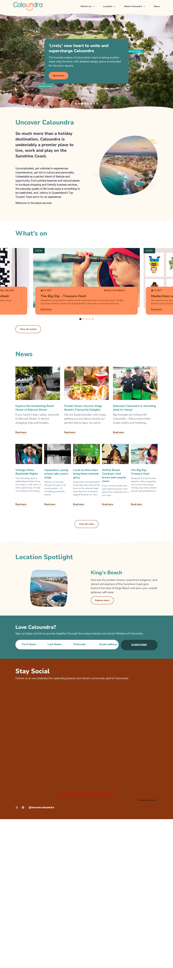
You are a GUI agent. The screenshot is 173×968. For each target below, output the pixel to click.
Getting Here (110, 13)
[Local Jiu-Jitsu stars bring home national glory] (86, 475)
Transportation (110, 19)
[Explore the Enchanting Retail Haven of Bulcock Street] (37, 401)
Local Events (87, 24)
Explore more (102, 600)
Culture (128, 24)
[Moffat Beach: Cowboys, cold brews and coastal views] (115, 475)
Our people (130, 29)
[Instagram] (16, 807)
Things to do (87, 13)
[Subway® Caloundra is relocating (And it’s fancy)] (135, 401)
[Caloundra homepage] (27, 6)
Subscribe (139, 645)
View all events (28, 329)
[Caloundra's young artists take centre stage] (57, 475)
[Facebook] (23, 807)
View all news (86, 524)
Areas (106, 24)
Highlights (130, 13)
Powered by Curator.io (147, 800)
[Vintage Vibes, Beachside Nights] (28, 475)
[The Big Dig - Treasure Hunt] (144, 475)
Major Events (87, 19)
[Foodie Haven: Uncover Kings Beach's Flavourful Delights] (86, 401)
